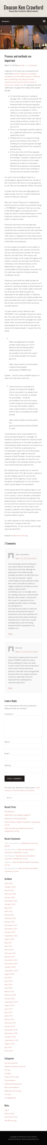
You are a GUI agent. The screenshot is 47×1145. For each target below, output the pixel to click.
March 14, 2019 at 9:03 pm (26, 558)
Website (8, 765)
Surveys (8, 1094)
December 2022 (11, 901)
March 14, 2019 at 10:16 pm (27, 652)
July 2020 (8, 977)
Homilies (8, 1073)
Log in (7, 1110)
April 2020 (9, 988)
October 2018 (10, 1037)
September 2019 (11, 1002)
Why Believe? (10, 811)
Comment (9, 714)
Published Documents (13, 1084)
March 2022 (9, 915)
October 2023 (10, 887)
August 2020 (9, 974)
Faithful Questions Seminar (15, 1066)
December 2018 (11, 1030)
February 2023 (10, 894)
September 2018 (11, 1040)
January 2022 (10, 922)
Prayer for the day (12, 1077)
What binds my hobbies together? (18, 815)
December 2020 (11, 960)
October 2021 (10, 932)
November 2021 (11, 929)
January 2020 (10, 998)
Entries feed (9, 1113)
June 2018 (9, 1051)
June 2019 (9, 1009)
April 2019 (9, 1016)
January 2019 (10, 1026)
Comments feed (11, 1117)
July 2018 (8, 1047)
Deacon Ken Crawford (23, 7)
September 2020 (11, 970)
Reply (10, 634)
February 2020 (10, 995)
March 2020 (9, 991)
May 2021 (8, 943)
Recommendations (12, 1087)
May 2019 (8, 1012)
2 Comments (32, 65)
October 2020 (10, 967)
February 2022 (10, 918)
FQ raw (7, 1070)
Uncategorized (10, 1098)
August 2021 (9, 939)
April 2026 (9, 883)
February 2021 (10, 953)
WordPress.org (10, 1120)
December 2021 (11, 925)
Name (8, 742)
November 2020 (11, 963)
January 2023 (10, 897)
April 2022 (9, 911)
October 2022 (10, 904)
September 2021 (11, 936)
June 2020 (9, 981)
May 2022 (8, 908)
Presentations (10, 1080)
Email (7, 753)
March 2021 (9, 949)
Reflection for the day (20, 536)
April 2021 (9, 946)
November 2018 (11, 1033)
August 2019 (9, 1005)
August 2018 (9, 1044)
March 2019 (9, 1019)
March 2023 (9, 890)
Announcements (11, 1063)
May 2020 (8, 984)
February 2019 (10, 1023)
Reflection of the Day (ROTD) (16, 818)
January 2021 (10, 956)
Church (10, 1139)
